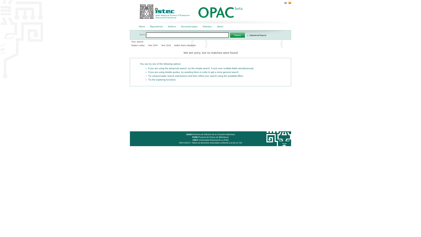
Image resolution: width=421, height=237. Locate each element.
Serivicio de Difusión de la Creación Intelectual (210, 134)
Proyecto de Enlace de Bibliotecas (210, 137)
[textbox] (187, 35)
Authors (172, 26)
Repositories (156, 26)
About (220, 26)
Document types (189, 26)
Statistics (207, 26)
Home (142, 26)
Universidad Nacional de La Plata (211, 140)
